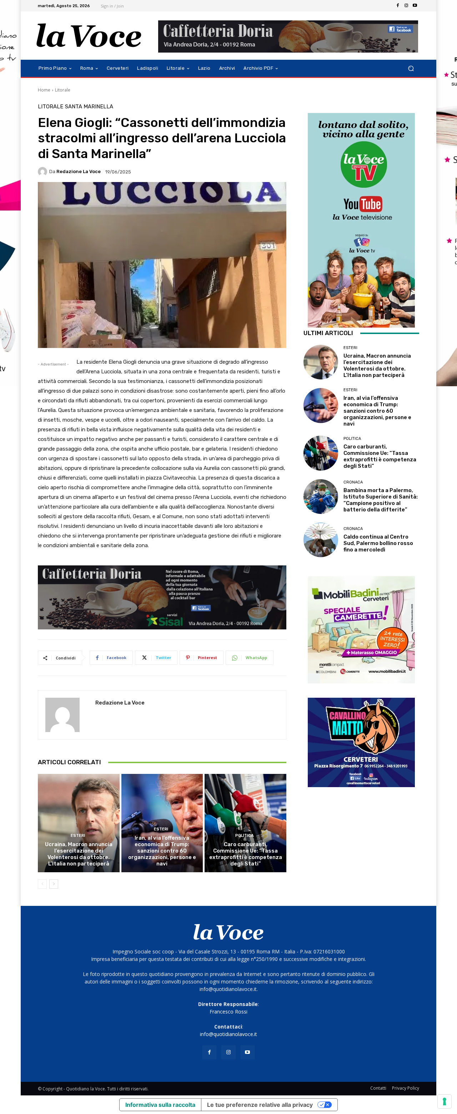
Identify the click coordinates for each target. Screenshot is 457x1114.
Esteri (78, 836)
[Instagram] (406, 5)
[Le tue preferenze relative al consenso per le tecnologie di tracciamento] (444, 1101)
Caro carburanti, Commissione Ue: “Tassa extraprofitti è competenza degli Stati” (245, 854)
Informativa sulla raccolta (160, 1104)
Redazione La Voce (78, 171)
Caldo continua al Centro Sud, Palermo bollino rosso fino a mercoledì (378, 543)
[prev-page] (42, 884)
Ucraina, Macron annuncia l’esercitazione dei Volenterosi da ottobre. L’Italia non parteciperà (78, 854)
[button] (410, 68)
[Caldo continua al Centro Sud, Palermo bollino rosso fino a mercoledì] (320, 539)
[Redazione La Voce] (43, 171)
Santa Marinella (89, 106)
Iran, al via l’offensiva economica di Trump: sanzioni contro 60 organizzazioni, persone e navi (162, 851)
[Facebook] (397, 5)
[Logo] (89, 36)
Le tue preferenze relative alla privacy (260, 1104)
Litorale (62, 90)
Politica (244, 836)
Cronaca (353, 482)
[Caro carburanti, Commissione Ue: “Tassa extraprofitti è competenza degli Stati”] (245, 823)
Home (44, 90)
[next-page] (53, 884)
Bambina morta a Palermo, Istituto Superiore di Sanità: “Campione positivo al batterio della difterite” (380, 500)
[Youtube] (415, 5)
